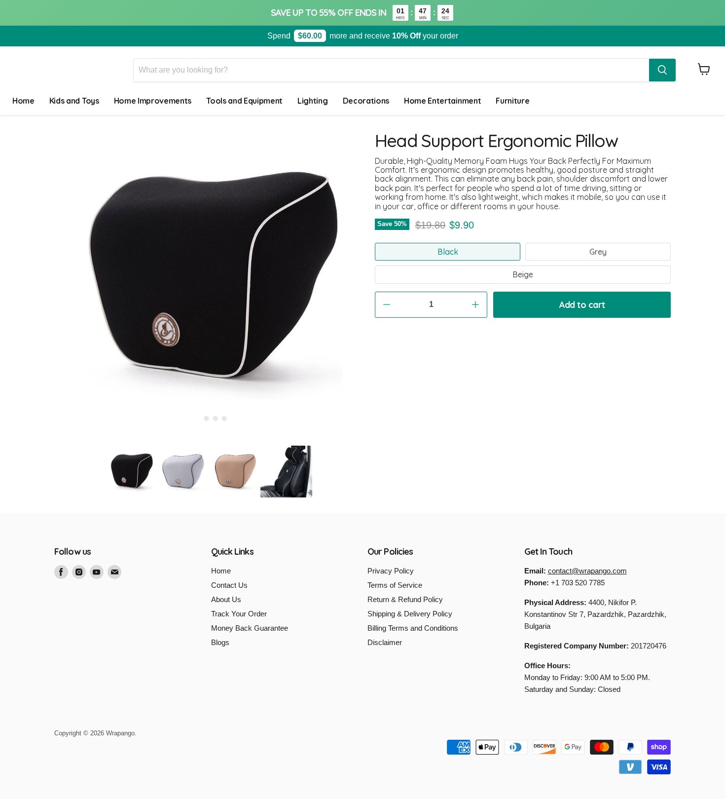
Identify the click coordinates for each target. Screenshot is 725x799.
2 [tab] (207, 418)
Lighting (312, 101)
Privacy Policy (390, 571)
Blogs (220, 642)
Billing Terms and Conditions (412, 628)
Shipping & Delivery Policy (409, 613)
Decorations (366, 101)
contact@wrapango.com (587, 571)
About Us (226, 599)
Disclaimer (384, 642)
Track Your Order (239, 613)
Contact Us (229, 585)
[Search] (662, 70)
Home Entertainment (442, 101)
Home (23, 101)
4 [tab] (224, 418)
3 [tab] (215, 418)
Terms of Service (394, 585)
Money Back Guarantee (249, 628)
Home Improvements (153, 101)
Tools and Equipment (244, 101)
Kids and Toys (74, 101)
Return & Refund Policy (405, 599)
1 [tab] (198, 418)
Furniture (512, 101)
